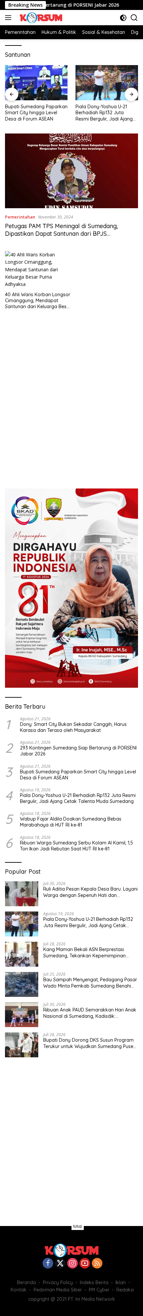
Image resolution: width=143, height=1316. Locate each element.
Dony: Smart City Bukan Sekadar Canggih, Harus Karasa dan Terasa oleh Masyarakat (73, 727)
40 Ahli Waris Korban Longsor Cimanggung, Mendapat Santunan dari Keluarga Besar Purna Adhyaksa (38, 301)
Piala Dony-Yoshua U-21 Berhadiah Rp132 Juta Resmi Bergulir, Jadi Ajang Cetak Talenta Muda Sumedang (104, 113)
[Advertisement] (71, 397)
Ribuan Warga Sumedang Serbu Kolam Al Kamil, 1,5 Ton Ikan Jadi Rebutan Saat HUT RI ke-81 (76, 846)
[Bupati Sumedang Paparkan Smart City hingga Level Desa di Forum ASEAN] (36, 82)
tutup (77, 1226)
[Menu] (9, 17)
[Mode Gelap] (123, 17)
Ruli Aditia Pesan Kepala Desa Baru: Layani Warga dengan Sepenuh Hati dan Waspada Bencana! (90, 892)
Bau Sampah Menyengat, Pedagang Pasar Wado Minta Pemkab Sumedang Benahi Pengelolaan (90, 983)
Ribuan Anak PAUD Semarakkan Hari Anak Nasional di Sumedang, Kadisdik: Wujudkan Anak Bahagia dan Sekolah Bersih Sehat (89, 1013)
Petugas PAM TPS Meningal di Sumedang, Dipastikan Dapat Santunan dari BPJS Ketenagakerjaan (61, 233)
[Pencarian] (134, 17)
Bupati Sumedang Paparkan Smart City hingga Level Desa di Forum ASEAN (36, 113)
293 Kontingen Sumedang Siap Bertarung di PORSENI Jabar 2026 (78, 751)
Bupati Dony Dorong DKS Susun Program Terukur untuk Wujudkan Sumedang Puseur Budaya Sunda (90, 1043)
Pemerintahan (20, 217)
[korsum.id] (40, 17)
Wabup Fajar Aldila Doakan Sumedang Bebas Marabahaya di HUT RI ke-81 (70, 822)
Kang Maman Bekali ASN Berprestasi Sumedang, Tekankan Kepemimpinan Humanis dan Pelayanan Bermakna (84, 952)
